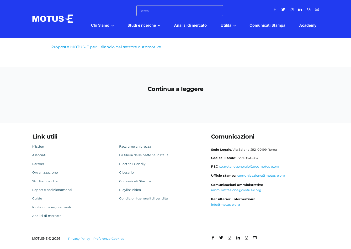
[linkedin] (300, 9)
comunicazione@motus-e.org (261, 175)
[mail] (317, 9)
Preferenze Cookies (108, 238)
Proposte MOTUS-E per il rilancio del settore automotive (106, 47)
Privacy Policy (79, 238)
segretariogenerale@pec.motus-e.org (249, 166)
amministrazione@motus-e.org (236, 190)
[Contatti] (308, 9)
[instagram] (291, 9)
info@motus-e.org (225, 204)
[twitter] (283, 9)
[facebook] (275, 9)
